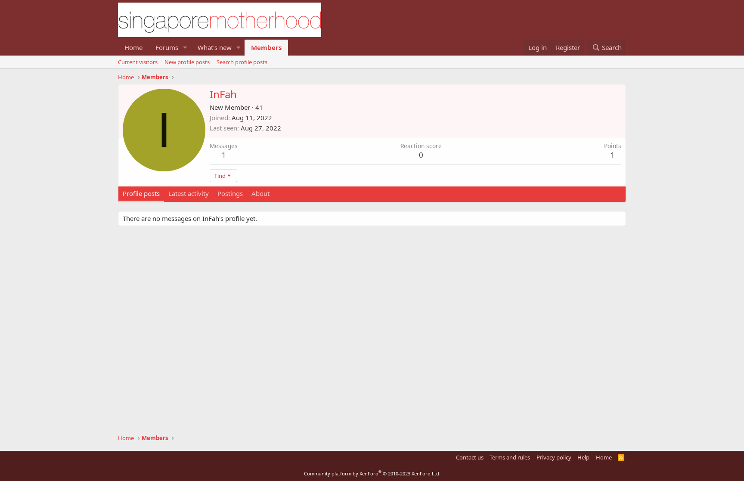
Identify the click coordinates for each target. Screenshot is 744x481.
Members (266, 47)
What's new (215, 47)
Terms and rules (510, 457)
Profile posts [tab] (141, 193)
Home (133, 47)
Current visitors (138, 62)
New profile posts (187, 62)
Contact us (470, 457)
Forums (166, 47)
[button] (185, 48)
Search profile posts (242, 62)
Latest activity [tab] (188, 193)
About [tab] (260, 193)
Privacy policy (553, 457)
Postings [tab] (230, 193)
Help (583, 457)
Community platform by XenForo (372, 473)
